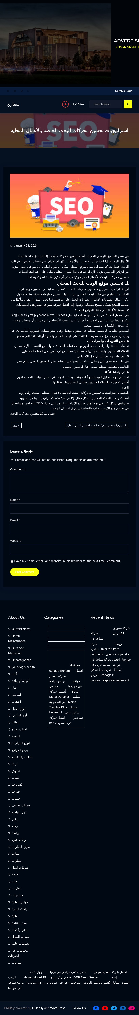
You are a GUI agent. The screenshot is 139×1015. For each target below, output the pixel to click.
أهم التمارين (19, 715)
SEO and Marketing (16, 650)
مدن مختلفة (19, 923)
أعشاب (16, 701)
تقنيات (15, 777)
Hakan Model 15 (35, 977)
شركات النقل (20, 867)
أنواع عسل (18, 708)
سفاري (13, 104)
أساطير (16, 694)
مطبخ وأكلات (20, 930)
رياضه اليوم (19, 840)
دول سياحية (19, 812)
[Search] (128, 104)
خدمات (16, 798)
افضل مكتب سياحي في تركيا (68, 972)
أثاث (14, 674)
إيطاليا (15, 722)
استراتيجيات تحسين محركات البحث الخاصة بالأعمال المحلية (96, 425)
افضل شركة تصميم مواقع (110, 972)
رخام (15, 826)
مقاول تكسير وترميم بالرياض (101, 982)
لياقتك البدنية (19, 909)
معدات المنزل (20, 936)
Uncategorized (21, 660)
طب (14, 881)
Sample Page (123, 91)
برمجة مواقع (20, 750)
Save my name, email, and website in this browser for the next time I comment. (67, 561)
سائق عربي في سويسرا (41, 982)
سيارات (16, 860)
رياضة (15, 833)
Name (15, 500)
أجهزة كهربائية (20, 681)
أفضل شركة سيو (109, 266)
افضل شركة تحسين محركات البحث (33, 413)
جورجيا (16, 791)
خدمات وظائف (21, 805)
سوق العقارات (21, 847)
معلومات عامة (21, 943)
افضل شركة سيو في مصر (52, 304)
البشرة (16, 736)
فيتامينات (17, 895)
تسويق (16, 425)
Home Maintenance (17, 638)
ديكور (15, 819)
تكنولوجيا (17, 784)
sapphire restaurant (116, 680)
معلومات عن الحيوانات (18, 953)
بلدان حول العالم (22, 757)
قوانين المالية (20, 902)
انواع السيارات (21, 743)
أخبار (15, 687)
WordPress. (58, 1008)
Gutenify (37, 1008)
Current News (21, 629)
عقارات (16, 888)
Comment (17, 469)
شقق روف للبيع (61, 977)
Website (15, 541)
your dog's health (23, 667)
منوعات (16, 962)
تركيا (14, 764)
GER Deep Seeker (86, 977)
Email (15, 520)
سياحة (15, 853)
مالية (15, 916)
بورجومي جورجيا (69, 982)
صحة (15, 874)
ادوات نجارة (19, 729)
